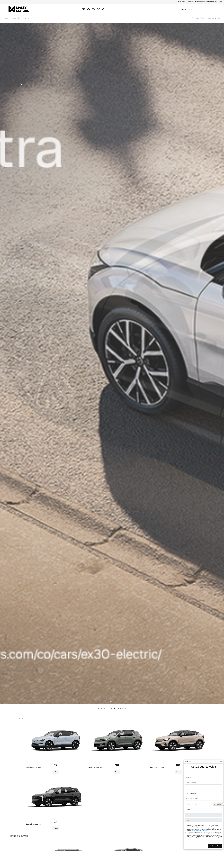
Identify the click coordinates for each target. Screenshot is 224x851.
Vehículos (6, 18)
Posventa (26, 18)
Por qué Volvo (16, 18)
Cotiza (56, 772)
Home (3, 22)
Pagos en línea (185, 9)
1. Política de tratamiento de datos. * (199, 830)
